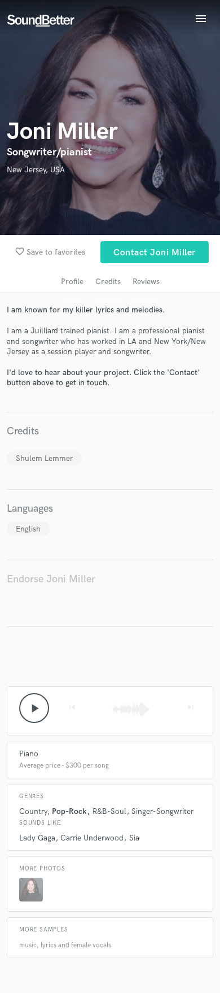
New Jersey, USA (36, 170)
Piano (28, 754)
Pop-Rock (69, 811)
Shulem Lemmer (44, 458)
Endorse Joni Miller (51, 579)
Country (33, 811)
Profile (72, 281)
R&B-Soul (109, 811)
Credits (108, 281)
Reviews (146, 281)
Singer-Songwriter (162, 811)
